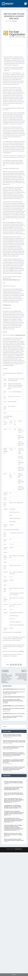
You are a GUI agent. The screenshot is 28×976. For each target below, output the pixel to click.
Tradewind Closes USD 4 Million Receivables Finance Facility (14, 709)
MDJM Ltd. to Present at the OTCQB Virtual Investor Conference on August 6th (13, 835)
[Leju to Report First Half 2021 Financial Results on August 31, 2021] (14, 713)
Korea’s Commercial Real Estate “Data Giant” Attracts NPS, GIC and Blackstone (13, 747)
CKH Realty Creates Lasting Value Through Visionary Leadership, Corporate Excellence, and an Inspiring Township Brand (14, 813)
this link (22, 651)
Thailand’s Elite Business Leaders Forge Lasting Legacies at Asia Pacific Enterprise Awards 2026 (14, 741)
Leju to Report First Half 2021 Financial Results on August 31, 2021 (13, 717)
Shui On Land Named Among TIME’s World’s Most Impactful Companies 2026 (13, 840)
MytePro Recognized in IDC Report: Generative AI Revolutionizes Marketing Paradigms (13, 701)
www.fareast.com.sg (20, 335)
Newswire (14, 21)
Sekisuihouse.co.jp (7, 305)
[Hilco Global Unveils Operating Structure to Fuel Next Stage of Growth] (14, 689)
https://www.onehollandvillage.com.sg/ (11, 279)
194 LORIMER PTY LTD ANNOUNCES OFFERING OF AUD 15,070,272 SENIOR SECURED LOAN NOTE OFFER (13, 761)
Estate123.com (18, 849)
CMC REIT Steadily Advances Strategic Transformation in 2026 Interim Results (12, 735)
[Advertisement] (14, 914)
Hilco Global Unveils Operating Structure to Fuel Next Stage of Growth (14, 692)
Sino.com (5, 332)
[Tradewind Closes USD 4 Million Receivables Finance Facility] (14, 706)
